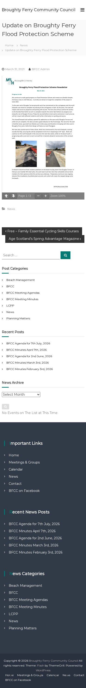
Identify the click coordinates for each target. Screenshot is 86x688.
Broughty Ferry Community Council (38, 9)
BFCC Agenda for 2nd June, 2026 (29, 356)
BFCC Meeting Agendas (22, 292)
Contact (15, 484)
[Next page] (13, 196)
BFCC (10, 286)
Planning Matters (18, 318)
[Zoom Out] (38, 196)
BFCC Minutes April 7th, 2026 (26, 349)
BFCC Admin (41, 69)
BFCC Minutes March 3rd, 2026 (27, 362)
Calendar (16, 469)
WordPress (43, 670)
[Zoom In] (45, 196)
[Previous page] (6, 196)
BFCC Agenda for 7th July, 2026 (28, 343)
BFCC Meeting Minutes (22, 299)
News (24, 45)
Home (14, 455)
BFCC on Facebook (24, 491)
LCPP (10, 305)
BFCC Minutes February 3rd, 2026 (29, 369)
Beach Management (20, 280)
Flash (40, 665)
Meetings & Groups (24, 462)
